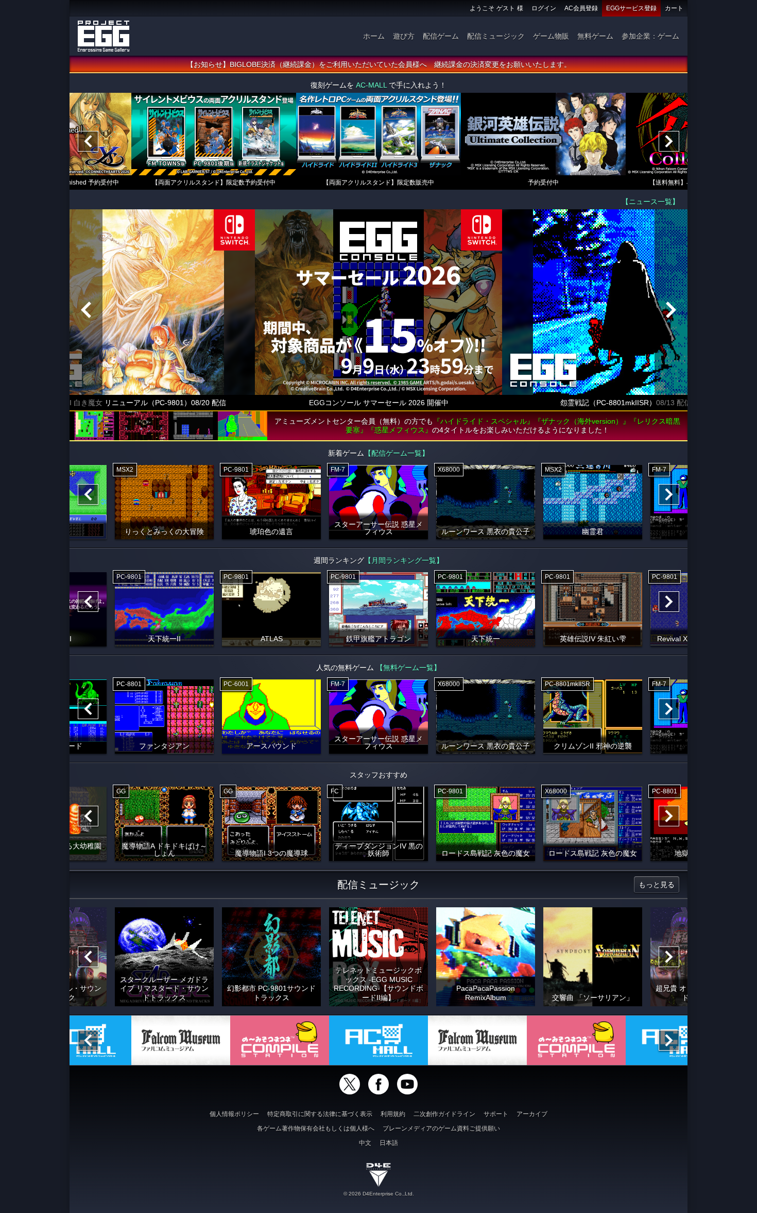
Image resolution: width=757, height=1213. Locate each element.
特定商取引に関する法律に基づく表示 (319, 1114)
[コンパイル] (279, 1040)
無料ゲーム (595, 36)
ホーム (374, 36)
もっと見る (657, 884)
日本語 (389, 1143)
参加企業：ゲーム (650, 36)
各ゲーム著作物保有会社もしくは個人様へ (315, 1128)
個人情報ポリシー (234, 1114)
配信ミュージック (496, 36)
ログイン (543, 8)
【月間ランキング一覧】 (403, 560)
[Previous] (88, 141)
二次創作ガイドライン (444, 1114)
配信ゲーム (441, 36)
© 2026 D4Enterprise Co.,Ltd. (378, 1194)
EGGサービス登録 (631, 8)
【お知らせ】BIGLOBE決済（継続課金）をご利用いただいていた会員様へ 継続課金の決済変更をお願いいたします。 (378, 64)
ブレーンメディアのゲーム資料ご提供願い (441, 1128)
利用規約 (393, 1114)
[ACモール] (378, 1040)
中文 (365, 1143)
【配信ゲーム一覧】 (396, 453)
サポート (496, 1114)
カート (674, 8)
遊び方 (404, 36)
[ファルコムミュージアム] (180, 1040)
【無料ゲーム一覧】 (408, 667)
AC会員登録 (581, 8)
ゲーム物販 (551, 36)
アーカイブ (532, 1114)
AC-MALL (371, 85)
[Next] (669, 141)
